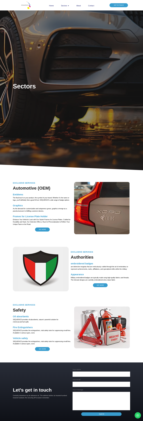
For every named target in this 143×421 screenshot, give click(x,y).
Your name (77, 369)
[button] (138, 415)
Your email (76, 380)
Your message (78, 390)
